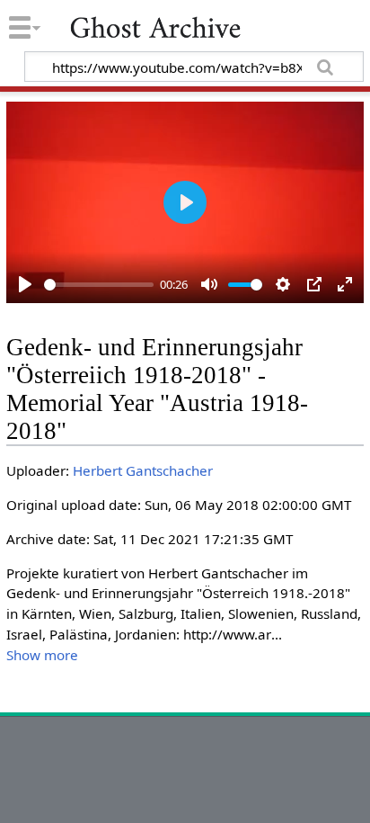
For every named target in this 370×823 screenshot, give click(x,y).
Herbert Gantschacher (143, 470)
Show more (42, 655)
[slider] (99, 284)
